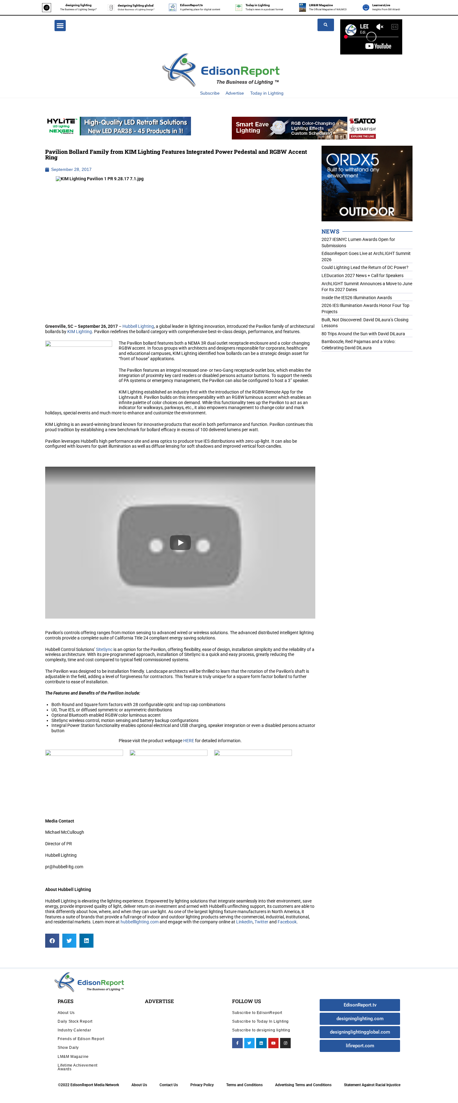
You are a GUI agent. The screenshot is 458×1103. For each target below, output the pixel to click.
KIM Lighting (79, 331)
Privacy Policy (202, 1085)
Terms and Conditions (244, 1085)
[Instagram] (285, 1043)
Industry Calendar (74, 1030)
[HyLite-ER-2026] (118, 125)
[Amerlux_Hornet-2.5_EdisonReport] (367, 183)
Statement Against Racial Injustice (372, 1085)
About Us (66, 1013)
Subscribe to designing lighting (261, 1030)
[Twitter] (249, 1043)
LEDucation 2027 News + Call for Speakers (362, 275)
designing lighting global (136, 5)
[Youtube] (273, 1043)
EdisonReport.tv (191, 5)
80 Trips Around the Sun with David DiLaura (363, 333)
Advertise (235, 93)
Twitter (261, 921)
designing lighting (78, 5)
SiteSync (104, 649)
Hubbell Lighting (138, 326)
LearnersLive (381, 5)
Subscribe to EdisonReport (257, 1013)
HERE (188, 740)
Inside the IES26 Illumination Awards (357, 297)
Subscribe (210, 93)
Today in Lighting (258, 5)
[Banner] (305, 127)
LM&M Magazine (321, 5)
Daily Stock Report (75, 1021)
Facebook (287, 921)
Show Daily (68, 1047)
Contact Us (169, 1085)
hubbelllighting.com (140, 921)
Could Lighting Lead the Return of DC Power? (365, 267)
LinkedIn (244, 921)
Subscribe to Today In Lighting (260, 1021)
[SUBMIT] (325, 25)
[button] (60, 25)
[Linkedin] (261, 1043)
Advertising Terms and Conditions (303, 1085)
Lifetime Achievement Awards (78, 1067)
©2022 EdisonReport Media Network (88, 1085)
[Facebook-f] (237, 1043)
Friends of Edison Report (81, 1039)
